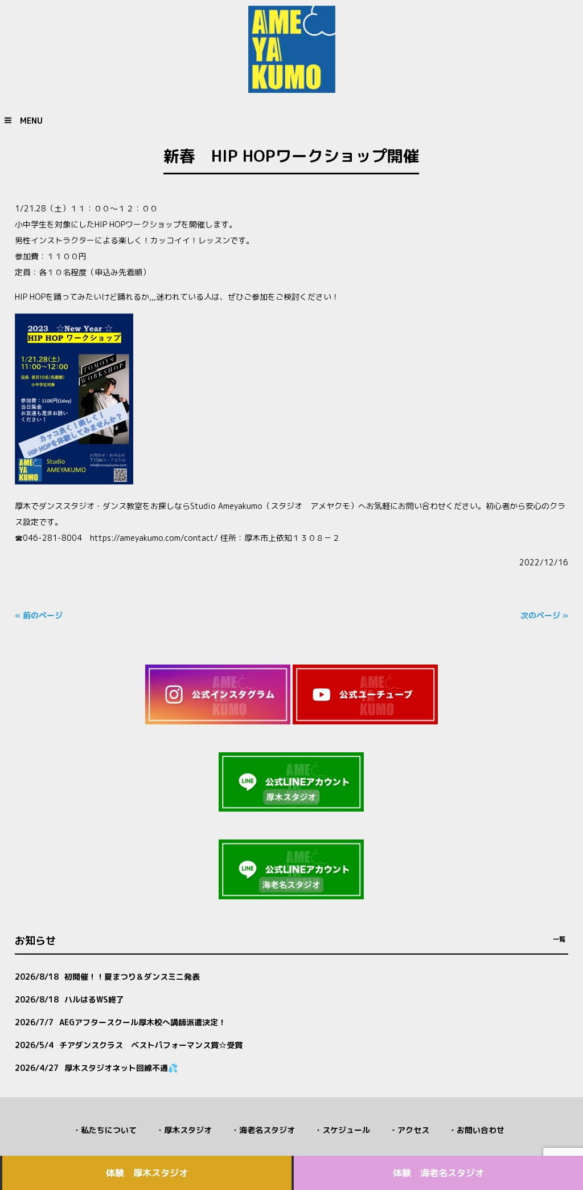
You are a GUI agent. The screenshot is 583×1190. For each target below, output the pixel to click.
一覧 (559, 939)
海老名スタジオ (267, 1129)
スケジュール (346, 1129)
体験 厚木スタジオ (147, 1173)
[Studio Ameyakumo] (291, 88)
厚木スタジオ (188, 1129)
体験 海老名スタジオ (438, 1173)
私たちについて (109, 1129)
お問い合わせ (480, 1129)
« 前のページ (39, 615)
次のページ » (544, 615)
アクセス (413, 1129)
